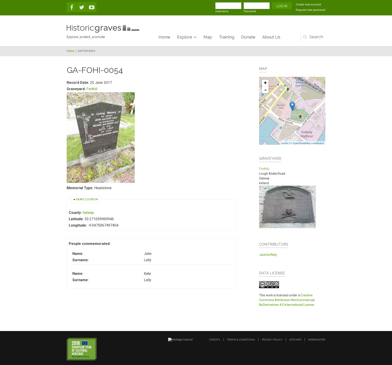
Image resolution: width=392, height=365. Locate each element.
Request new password (310, 10)
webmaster (316, 339)
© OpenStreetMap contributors (307, 143)
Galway (88, 212)
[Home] (103, 29)
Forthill (91, 89)
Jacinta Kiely (268, 254)
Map (207, 37)
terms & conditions (241, 339)
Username (222, 11)
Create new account (308, 4)
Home (164, 37)
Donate (248, 37)
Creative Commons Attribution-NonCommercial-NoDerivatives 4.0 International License (287, 300)
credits (214, 339)
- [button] (265, 90)
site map (295, 339)
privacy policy (272, 339)
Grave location (87, 199)
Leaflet (284, 143)
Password (251, 11)
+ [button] (265, 83)
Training (226, 37)
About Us (271, 37)
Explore (184, 37)
